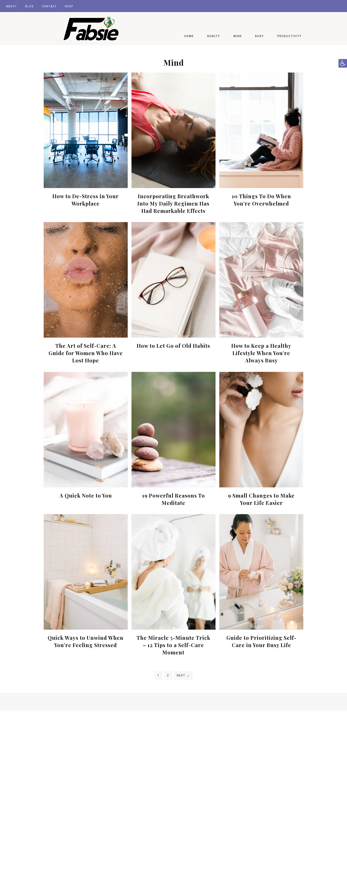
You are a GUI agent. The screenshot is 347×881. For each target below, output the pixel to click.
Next (183, 675)
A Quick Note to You (85, 495)
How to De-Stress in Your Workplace (85, 200)
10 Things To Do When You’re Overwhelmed (261, 200)
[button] (343, 63)
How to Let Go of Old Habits (173, 345)
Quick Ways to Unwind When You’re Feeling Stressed (85, 641)
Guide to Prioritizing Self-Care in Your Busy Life (261, 641)
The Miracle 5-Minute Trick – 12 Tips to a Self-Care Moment (173, 645)
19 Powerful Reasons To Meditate (173, 499)
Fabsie (91, 28)
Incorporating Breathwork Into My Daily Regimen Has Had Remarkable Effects (173, 203)
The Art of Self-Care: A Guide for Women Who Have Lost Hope (86, 353)
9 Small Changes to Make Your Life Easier (261, 499)
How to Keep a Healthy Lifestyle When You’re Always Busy (261, 353)
